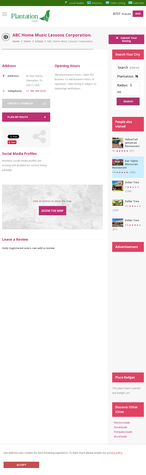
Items (27, 41)
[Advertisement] (128, 312)
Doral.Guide (120, 427)
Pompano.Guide (123, 431)
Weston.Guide (122, 422)
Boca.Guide (120, 436)
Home (16, 41)
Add (138, 13)
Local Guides (76, 3)
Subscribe (138, 3)
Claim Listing (117, 3)
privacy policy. (115, 452)
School (39, 41)
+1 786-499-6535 (36, 91)
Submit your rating (129, 39)
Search (123, 67)
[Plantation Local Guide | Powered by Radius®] (30, 20)
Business (97, 3)
